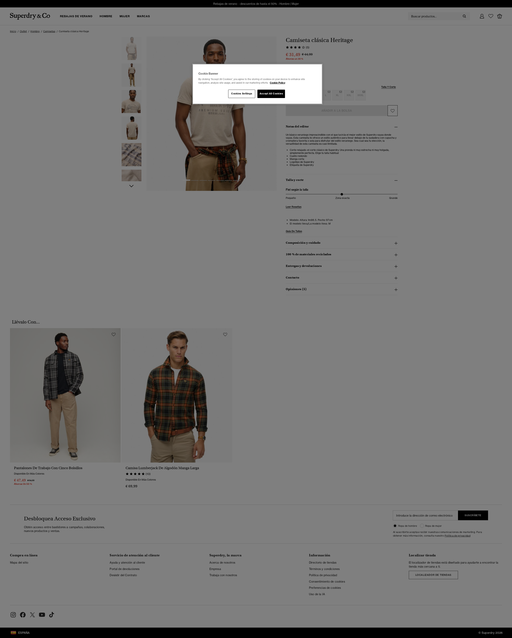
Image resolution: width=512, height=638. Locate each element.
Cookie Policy (277, 82)
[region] (257, 84)
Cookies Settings (241, 93)
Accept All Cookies (271, 93)
